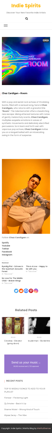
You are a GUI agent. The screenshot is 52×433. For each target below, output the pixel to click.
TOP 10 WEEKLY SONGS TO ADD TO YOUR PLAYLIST (24, 390)
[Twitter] (16, 291)
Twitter (5, 248)
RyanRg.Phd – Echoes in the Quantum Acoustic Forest (12, 269)
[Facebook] (26, 291)
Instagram (7, 254)
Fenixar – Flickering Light (16, 398)
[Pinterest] (31, 291)
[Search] (26, 18)
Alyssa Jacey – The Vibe (15, 415)
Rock (13, 337)
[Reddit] (21, 291)
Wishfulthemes (44, 428)
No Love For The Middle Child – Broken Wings (12, 279)
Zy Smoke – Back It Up (15, 403)
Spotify (5, 242)
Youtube (6, 245)
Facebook (7, 251)
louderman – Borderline (39, 341)
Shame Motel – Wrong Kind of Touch (22, 409)
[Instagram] (36, 291)
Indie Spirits (26, 5)
